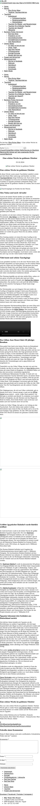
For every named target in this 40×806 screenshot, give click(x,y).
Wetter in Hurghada (15, 61)
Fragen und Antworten (12, 57)
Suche (2, 148)
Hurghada (13, 724)
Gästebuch (12, 65)
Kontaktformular (14, 53)
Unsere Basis (8, 44)
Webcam (11, 63)
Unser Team (12, 47)
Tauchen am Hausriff (15, 28)
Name (2, 756)
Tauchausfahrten (6, 178)
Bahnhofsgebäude (9, 588)
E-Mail (3, 760)
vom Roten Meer (25, 708)
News (6, 8)
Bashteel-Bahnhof (9, 564)
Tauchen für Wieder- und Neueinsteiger (22, 24)
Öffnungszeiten (13, 51)
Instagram (11, 67)
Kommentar (4, 739)
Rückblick (7, 726)
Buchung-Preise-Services (13, 32)
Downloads (12, 69)
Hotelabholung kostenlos (17, 40)
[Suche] (25, 148)
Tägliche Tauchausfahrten (17, 12)
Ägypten (7, 724)
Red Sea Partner (14, 49)
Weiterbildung (17, 22)
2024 (2, 724)
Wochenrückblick (25, 726)
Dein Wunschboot (14, 42)
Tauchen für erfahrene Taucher (19, 26)
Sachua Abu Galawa (32, 280)
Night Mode (8, 71)
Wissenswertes (9, 59)
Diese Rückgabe (6, 677)
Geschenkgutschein (15, 38)
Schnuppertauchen (19, 18)
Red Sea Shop (13, 34)
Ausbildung (12, 16)
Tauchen (7, 14)
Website (2, 764)
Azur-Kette (31, 368)
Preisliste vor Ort (14, 36)
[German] (3, 1)
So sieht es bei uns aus (16, 46)
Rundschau (15, 726)
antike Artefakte (14, 650)
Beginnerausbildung (19, 20)
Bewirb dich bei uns (15, 55)
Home (6, 6)
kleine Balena (19, 309)
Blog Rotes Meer (14, 10)
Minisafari (11, 30)
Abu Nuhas (13, 217)
